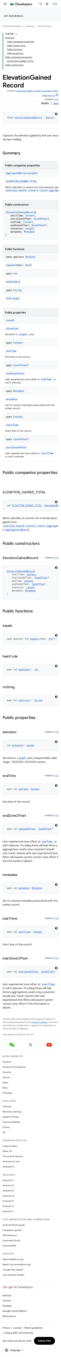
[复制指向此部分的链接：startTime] (20, 919)
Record (50, 117)
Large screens (10, 1145)
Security (7, 1072)
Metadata (29, 231)
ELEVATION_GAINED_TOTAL (21, 181)
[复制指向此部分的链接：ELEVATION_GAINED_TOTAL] (49, 492)
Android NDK (9, 1245)
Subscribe (44, 1340)
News (5, 1082)
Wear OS (7, 1151)
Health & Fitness (11, 1116)
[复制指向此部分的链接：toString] (18, 687)
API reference (14, 16)
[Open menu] (5, 4)
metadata (11, 399)
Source (6, 1077)
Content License (39, 1022)
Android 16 (8, 1185)
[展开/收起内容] (16, 34)
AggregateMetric (16, 173)
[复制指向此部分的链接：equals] (15, 626)
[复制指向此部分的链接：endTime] (19, 776)
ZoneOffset (40, 218)
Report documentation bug (17, 1264)
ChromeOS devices (13, 1156)
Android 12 (8, 1206)
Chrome (7, 1300)
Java (55, 103)
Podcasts (7, 1092)
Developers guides (12, 1230)
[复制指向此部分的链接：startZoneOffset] (30, 959)
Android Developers (12, 26)
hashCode (11, 281)
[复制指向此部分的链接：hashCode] (21, 657)
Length (32, 173)
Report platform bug (13, 1259)
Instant (30, 215)
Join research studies (13, 1274)
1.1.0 (56, 99)
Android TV (8, 1166)
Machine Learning (12, 1111)
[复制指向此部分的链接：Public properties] (38, 718)
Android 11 (8, 1211)
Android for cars (11, 1161)
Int (15, 273)
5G (4, 1132)
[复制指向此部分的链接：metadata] (20, 875)
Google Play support (13, 1269)
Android (7, 1061)
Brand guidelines (33, 1328)
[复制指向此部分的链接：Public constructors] (43, 544)
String (17, 290)
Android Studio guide (14, 1224)
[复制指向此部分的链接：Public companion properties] (6, 478)
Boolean (30, 256)
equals (10, 265)
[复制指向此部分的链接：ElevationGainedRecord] (41, 558)
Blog (5, 1087)
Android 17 (8, 1180)
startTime (12, 424)
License (17, 1328)
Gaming (7, 1106)
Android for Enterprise (14, 1066)
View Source (48, 95)
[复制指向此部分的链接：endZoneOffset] (29, 816)
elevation (12, 328)
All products (9, 1316)
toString (11, 298)
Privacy (6, 1127)
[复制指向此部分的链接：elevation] (19, 732)
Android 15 (8, 1190)
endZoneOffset (15, 373)
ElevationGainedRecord (28, 117)
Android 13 (8, 1201)
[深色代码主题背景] (56, 114)
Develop (30, 26)
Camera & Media (11, 1122)
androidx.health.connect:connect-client (37, 91)
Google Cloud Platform (15, 1311)
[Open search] (41, 4)
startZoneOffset (16, 447)
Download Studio (11, 1240)
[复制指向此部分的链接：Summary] (23, 153)
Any (27, 265)
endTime (11, 351)
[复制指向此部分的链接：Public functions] (36, 611)
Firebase (7, 1305)
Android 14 (8, 1195)
